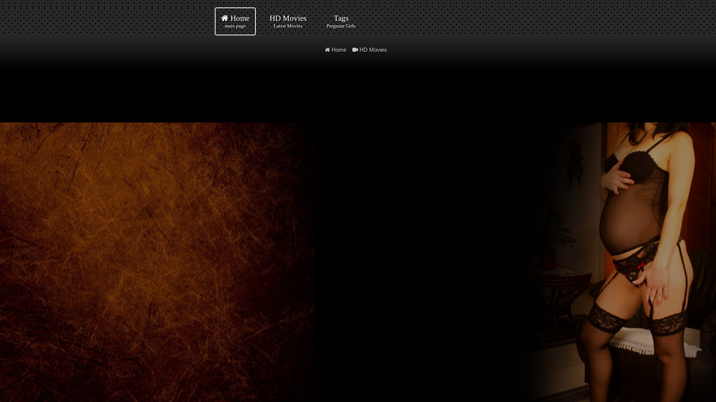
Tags (341, 21)
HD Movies (288, 21)
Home (237, 21)
